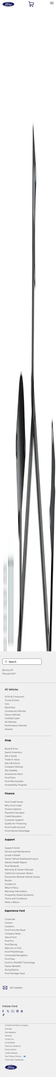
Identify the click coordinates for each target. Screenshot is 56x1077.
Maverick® (9, 673)
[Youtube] (12, 1011)
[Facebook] (3, 1011)
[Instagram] (17, 1011)
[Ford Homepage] (11, 1069)
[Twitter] (8, 1011)
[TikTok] (3, 1014)
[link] (8, 1029)
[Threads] (22, 1011)
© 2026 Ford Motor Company (16, 1025)
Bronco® (7, 670)
